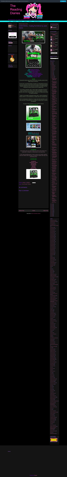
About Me (14, 21)
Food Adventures (52, 323)
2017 (52, 210)
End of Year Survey (52, 314)
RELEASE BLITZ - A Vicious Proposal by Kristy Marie (54, 128)
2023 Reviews (52, 253)
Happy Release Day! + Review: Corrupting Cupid (54, 99)
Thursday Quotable (52, 418)
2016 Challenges (52, 236)
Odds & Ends (52, 364)
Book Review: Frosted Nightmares (53, 142)
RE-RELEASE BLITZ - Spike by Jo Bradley (54, 122)
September (53, 68)
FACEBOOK (33, 161)
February (53, 76)
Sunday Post (51, 399)
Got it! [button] (63, 1)
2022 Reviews (52, 250)
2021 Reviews (52, 249)
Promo (51, 367)
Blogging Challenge (52, 275)
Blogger (35, 475)
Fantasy (51, 318)
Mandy (13, 25)
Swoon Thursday (52, 405)
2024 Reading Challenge (54, 25)
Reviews (30, 21)
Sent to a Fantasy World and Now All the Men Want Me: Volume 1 (54, 46)
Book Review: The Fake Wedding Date (54, 107)
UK (34, 132)
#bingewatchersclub (52, 220)
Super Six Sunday (52, 402)
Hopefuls (51, 336)
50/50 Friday (51, 261)
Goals (51, 331)
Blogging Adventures (52, 274)
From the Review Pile (53, 327)
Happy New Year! (54, 202)
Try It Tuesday (52, 422)
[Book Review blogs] (12, 62)
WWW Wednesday (52, 433)
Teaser (51, 409)
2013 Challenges (52, 228)
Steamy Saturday (52, 398)
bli (50, 267)
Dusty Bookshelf (52, 313)
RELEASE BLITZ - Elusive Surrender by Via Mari (54, 150)
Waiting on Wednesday (53, 426)
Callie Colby (53, 50)
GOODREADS (33, 164)
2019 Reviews (52, 245)
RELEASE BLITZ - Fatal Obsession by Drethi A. (54, 187)
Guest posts (51, 332)
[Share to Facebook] (34, 182)
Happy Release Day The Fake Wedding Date (54, 114)
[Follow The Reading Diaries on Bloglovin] (10, 43)
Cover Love (51, 305)
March (52, 75)
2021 (52, 206)
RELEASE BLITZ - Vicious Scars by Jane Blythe (54, 174)
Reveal (51, 385)
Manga (51, 347)
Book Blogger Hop (52, 279)
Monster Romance (52, 355)
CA (36, 132)
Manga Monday (54, 175)
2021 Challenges (52, 248)
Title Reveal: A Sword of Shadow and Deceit (54, 109)
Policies (25, 21)
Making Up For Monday (53, 346)
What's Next (51, 429)
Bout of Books (52, 292)
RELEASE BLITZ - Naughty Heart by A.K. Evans (54, 201)
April (52, 74)
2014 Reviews (52, 232)
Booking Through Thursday (53, 284)
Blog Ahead (51, 270)
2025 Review (52, 257)
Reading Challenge (52, 380)
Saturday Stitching (52, 393)
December (53, 65)
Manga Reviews (52, 350)
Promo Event (52, 368)
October (53, 67)
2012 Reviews (52, 227)
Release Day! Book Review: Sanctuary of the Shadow (54, 166)
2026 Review (52, 258)
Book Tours (51, 283)
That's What (51, 414)
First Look (51, 322)
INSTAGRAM (33, 163)
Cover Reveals (24, 184)
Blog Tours (51, 271)
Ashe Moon (53, 43)
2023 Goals (20, 21)
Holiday (51, 335)
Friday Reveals (52, 326)
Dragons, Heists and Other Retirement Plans (54, 39)
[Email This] (32, 182)
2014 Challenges (52, 231)
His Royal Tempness (53, 49)
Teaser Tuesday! (54, 89)
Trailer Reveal (52, 421)
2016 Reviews (52, 237)
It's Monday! (51, 340)
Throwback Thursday (53, 417)
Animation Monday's (52, 262)
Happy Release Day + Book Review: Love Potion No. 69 (54, 82)
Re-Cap (51, 372)
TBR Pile (51, 408)
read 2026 (51, 373)
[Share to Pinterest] (35, 182)
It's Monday (51, 339)
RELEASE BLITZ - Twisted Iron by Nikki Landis (54, 85)
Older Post (45, 210)
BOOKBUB (33, 167)
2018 (52, 209)
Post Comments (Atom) (36, 213)
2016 (52, 211)
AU (38, 132)
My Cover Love (52, 360)
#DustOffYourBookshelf (53, 221)
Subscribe (12, 36)
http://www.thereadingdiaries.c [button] (25, 1)
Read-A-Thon (52, 377)
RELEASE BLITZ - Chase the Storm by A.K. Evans (54, 168)
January (53, 77)
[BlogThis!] (33, 182)
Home (10, 21)
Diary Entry (51, 310)
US (32, 132)
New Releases (52, 363)
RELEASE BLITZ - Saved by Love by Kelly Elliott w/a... (54, 162)
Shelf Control (52, 394)
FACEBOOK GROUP (33, 162)
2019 (52, 208)
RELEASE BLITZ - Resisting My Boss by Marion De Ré (54, 152)
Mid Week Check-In (52, 351)
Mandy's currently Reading (54, 34)
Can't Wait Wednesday (53, 295)
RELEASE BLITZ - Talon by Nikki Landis (54, 94)
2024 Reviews (52, 254)
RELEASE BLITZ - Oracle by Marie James (54, 190)
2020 (52, 207)
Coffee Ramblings (52, 299)
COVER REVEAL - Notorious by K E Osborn (54, 140)
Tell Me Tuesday (52, 413)
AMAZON (33, 166)
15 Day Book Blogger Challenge (54, 225)
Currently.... (51, 309)
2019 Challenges (52, 244)
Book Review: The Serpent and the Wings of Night (54, 179)
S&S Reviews (52, 390)
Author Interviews (37, 21)
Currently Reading (54, 188)
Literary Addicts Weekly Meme (54, 344)
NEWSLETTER (33, 168)
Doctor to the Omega (53, 42)
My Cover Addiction (52, 359)
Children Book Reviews (53, 298)
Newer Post (21, 210)
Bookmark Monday (52, 288)
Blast (51, 266)
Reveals (29, 184)
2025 (52, 63)
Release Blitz (52, 381)
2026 (52, 62)
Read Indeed (52, 376)
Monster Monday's (52, 354)
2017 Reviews (52, 240)
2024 (52, 64)
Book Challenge (52, 280)
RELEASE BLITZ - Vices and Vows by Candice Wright (54, 91)
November (53, 66)
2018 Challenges (52, 241)
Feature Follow (52, 319)
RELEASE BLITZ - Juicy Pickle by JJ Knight (54, 148)
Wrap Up (51, 432)
